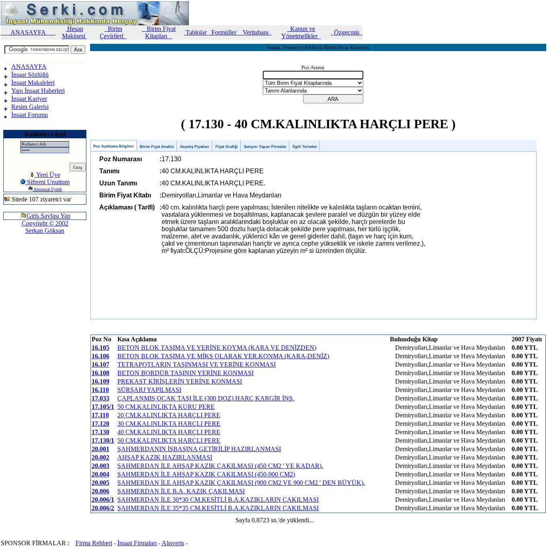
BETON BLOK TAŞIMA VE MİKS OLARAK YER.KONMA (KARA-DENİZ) (223, 356)
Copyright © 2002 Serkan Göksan (45, 227)
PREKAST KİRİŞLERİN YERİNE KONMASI (179, 381)
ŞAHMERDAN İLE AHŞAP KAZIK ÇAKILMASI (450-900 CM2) (206, 474)
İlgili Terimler (305, 147)
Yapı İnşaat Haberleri (38, 90)
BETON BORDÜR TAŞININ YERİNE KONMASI (185, 372)
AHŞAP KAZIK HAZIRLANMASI (164, 457)
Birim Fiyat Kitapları (159, 32)
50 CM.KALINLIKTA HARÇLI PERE (168, 440)
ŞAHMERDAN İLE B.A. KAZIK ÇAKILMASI (181, 491)
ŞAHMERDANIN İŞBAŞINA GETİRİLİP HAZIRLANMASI (199, 448)
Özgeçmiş (347, 32)
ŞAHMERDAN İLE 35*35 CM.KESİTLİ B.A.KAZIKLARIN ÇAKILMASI (218, 508)
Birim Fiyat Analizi (157, 147)
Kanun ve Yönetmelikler (301, 32)
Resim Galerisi (30, 106)
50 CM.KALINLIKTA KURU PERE (166, 406)
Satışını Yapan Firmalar (265, 147)
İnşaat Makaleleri (33, 82)
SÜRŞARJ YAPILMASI (149, 389)
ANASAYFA (28, 32)
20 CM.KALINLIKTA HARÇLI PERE (168, 415)
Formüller (224, 32)
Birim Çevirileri (113, 32)
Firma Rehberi (94, 543)
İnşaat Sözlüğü (30, 74)
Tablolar (196, 32)
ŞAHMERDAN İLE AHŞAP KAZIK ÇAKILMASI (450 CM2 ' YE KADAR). (220, 465)
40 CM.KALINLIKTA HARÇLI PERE (168, 432)
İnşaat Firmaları (137, 543)
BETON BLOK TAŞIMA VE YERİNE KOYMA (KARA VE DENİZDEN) (216, 347)
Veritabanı (256, 32)
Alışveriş (173, 543)
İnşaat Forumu (29, 114)
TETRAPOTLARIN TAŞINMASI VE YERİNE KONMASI (196, 364)
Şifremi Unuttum (47, 182)
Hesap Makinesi (74, 32)
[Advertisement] (27, 267)
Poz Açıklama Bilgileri (113, 146)
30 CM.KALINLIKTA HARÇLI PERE (168, 423)
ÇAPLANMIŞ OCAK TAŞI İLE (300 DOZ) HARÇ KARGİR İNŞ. (205, 398)
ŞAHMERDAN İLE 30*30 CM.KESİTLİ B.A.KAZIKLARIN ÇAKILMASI (218, 499)
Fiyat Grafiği (226, 147)
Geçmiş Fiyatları (194, 147)
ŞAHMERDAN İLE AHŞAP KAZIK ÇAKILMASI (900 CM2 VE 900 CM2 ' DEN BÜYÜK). (241, 482)
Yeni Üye (47, 174)
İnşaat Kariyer (29, 98)
